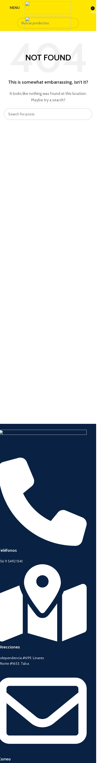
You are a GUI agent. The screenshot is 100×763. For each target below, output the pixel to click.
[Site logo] (48, 7)
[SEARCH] (73, 23)
